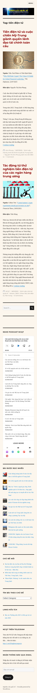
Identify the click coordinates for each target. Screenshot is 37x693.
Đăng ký (8, 677)
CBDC (17, 293)
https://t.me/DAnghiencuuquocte (12, 643)
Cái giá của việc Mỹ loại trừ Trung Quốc (17, 392)
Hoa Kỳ (5, 152)
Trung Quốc (29, 152)
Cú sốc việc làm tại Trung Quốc (14, 419)
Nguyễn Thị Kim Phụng (13, 155)
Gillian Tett (23, 293)
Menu (30, 3)
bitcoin (12, 293)
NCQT (8, 291)
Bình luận (27, 150)
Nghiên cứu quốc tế (9, 687)
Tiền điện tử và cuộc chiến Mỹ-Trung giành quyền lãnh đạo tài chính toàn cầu (18, 39)
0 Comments (18, 295)
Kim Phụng (9, 150)
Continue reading (8, 145)
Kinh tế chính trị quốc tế (16, 152)
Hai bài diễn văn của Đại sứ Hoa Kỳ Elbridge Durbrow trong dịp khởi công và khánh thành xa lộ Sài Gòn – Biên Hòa (19, 567)
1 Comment (10, 157)
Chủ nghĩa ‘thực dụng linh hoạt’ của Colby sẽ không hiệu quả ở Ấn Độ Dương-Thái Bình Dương (18, 401)
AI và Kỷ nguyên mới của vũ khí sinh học (17, 368)
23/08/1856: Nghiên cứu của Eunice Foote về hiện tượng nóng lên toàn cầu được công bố (21, 537)
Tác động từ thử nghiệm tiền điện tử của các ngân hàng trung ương (18, 171)
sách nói (24, 155)
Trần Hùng (8, 295)
